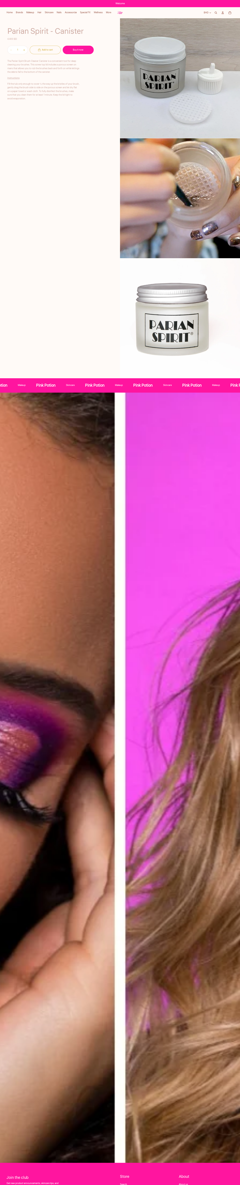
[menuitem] (108, 12)
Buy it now (78, 50)
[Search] (215, 12)
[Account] (222, 12)
